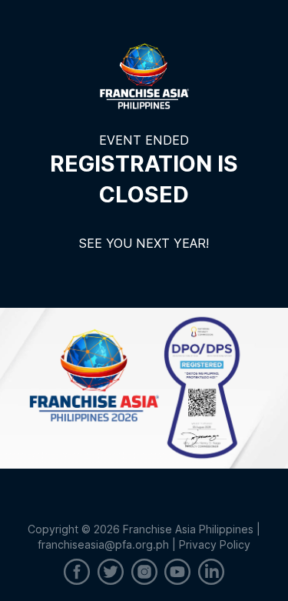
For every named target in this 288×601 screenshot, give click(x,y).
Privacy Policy (214, 544)
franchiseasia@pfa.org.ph (103, 544)
